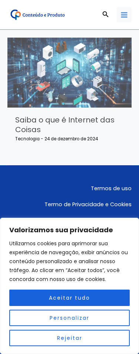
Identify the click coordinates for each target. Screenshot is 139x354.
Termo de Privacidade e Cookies (88, 204)
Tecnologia (27, 139)
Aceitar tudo (69, 298)
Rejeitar (69, 338)
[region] (69, 286)
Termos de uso (111, 188)
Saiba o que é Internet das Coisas (65, 125)
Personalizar (69, 318)
